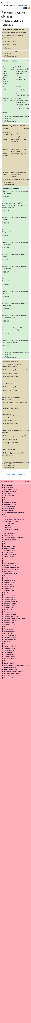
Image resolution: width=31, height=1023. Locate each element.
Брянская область (9, 496)
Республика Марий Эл (10, 612)
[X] (26, 8)
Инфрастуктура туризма (11, 521)
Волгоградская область (10, 500)
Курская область (8, 552)
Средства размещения (11, 530)
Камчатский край (8, 535)
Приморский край (9, 586)
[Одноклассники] (29, 8)
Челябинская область (10, 667)
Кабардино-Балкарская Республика (14, 513)
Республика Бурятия (9, 597)
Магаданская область (10, 559)
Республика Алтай (9, 593)
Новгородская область (10, 571)
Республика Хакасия (9, 625)
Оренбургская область (10, 578)
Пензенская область (9, 582)
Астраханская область (10, 491)
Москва (6, 561)
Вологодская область (10, 502)
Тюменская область (9, 656)
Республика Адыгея (9, 591)
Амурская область (9, 487)
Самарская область (9, 631)
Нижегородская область (11, 569)
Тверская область (9, 650)
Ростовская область (9, 627)
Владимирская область (10, 498)
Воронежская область (10, 504)
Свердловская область (10, 639)
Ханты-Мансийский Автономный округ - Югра (16, 665)
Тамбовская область (9, 648)
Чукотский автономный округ (12, 674)
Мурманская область (10, 565)
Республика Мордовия (10, 614)
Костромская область (10, 544)
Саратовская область (10, 635)
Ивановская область (9, 508)
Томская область (9, 652)
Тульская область (9, 654)
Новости (7, 532)
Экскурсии (8, 527)
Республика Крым (9, 610)
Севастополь (7, 642)
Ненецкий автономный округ (12, 567)
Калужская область (9, 533)
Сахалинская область (10, 637)
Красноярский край (9, 548)
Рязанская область (9, 629)
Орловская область (9, 580)
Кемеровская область (10, 540)
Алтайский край (8, 485)
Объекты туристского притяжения (14, 519)
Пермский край (8, 584)
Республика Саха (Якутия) (11, 616)
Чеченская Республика (10, 669)
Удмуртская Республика (10, 659)
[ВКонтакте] (24, 8)
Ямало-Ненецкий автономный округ (14, 676)
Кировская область (9, 542)
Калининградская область (11, 515)
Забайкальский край (9, 506)
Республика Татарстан (10, 620)
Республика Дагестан (10, 599)
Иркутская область (9, 510)
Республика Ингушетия (10, 601)
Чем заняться (8, 525)
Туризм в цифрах (9, 523)
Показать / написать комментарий (15, 474)
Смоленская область (10, 644)
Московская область (10, 563)
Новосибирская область (10, 574)
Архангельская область (10, 489)
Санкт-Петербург (8, 633)
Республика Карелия (10, 605)
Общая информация (10, 517)
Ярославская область (10, 678)
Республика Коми (9, 608)
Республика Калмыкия (10, 603)
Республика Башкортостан (11, 595)
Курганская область (9, 550)
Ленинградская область (10, 554)
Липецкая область (9, 557)
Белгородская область (10, 493)
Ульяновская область (10, 661)
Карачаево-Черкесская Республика (14, 537)
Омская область (8, 576)
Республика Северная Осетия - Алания (14, 618)
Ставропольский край (10, 646)
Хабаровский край (9, 663)
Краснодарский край (9, 546)
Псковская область (9, 588)
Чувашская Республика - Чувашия (13, 671)
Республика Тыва (9, 622)
